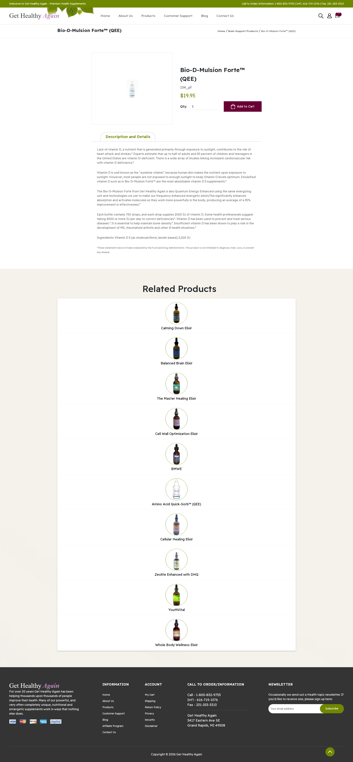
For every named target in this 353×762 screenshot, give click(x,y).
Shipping (150, 701)
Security (150, 719)
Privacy (149, 713)
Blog (204, 16)
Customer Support (178, 16)
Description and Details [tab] (128, 136)
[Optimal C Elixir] (132, 88)
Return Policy (153, 707)
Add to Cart (245, 106)
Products (148, 16)
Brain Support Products (243, 31)
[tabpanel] (176, 201)
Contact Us (225, 16)
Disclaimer (151, 726)
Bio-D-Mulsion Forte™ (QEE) (278, 31)
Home (105, 16)
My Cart (149, 694)
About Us (125, 16)
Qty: (183, 106)
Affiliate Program (112, 726)
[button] (329, 15)
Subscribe (331, 708)
